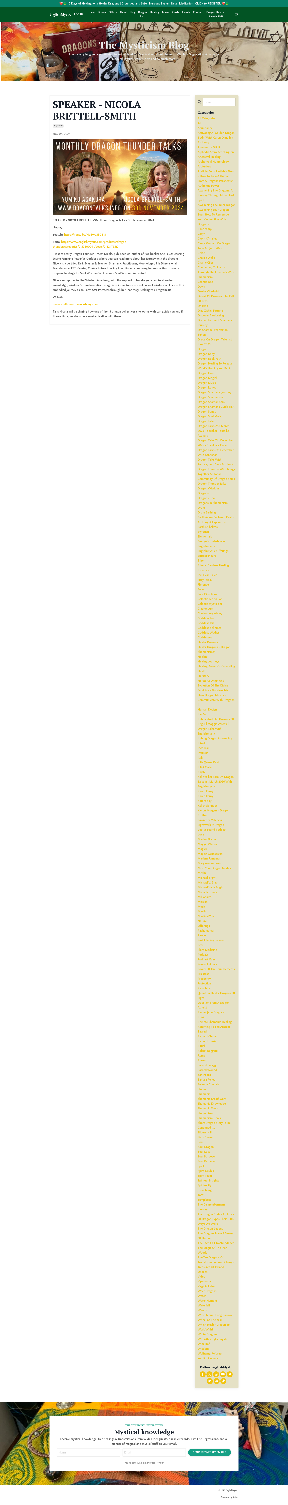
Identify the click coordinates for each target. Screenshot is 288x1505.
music (202, 906)
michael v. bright (208, 882)
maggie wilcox (207, 844)
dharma (203, 306)
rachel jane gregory (211, 1012)
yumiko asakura (208, 1358)
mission (203, 902)
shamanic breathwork (212, 1099)
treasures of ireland (211, 1267)
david (201, 286)
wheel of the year (210, 1320)
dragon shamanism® (211, 402)
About (123, 12)
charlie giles (205, 262)
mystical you (206, 916)
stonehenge (205, 1190)
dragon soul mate (209, 416)
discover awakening (211, 315)
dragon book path (209, 358)
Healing (154, 12)
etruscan (203, 570)
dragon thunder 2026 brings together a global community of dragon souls (216, 474)
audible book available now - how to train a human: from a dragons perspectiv (216, 176)
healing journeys (209, 661)
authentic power (208, 185)
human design (207, 709)
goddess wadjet (208, 632)
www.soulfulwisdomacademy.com (75, 304)
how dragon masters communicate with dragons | (216, 700)
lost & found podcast (212, 829)
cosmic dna (205, 282)
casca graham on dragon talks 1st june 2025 (214, 246)
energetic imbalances (211, 541)
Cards (175, 12)
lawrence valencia (210, 820)
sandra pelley (206, 1079)
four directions (207, 594)
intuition (203, 753)
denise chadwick (209, 291)
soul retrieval (206, 1161)
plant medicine (207, 950)
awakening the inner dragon (217, 205)
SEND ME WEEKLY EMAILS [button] (209, 1452)
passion (202, 935)
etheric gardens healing (213, 565)
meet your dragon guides (214, 868)
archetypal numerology (213, 161)
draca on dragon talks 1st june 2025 (215, 342)
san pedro (204, 1075)
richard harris (207, 1041)
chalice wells (206, 258)
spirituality (204, 1185)
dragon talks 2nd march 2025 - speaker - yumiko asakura (213, 430)
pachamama (206, 930)
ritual (201, 1046)
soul (200, 1142)
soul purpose (206, 1156)
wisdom (203, 1348)
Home (91, 12)
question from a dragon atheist (214, 1005)
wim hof (204, 1344)
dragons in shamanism (213, 503)
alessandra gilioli (209, 147)
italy (200, 757)
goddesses (205, 637)
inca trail (203, 748)
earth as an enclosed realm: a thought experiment (216, 520)
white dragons (207, 1334)
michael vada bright (211, 887)
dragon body (206, 354)
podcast (203, 954)
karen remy (205, 791)
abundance (205, 128)
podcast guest (207, 959)
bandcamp (205, 229)
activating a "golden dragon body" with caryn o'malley (216, 135)
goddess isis (206, 623)
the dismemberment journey (211, 1207)
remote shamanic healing (215, 1022)
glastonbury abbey (210, 613)
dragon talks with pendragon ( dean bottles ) (215, 462)
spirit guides (206, 1171)
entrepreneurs (207, 555)
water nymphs (208, 1300)
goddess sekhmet (209, 628)
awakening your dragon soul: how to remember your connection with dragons (214, 217)
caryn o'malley (207, 238)
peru (201, 945)
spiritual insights (208, 1180)
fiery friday (205, 580)
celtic (201, 253)
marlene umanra (209, 858)
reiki (201, 1017)
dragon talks (58, 126)
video (201, 1276)
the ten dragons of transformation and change (216, 1260)
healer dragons (208, 642)
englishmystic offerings (213, 551)
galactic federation (210, 599)
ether (201, 560)
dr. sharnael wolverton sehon (213, 332)
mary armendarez (209, 863)
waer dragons (207, 1291)
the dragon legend (211, 1228)
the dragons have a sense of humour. (215, 1236)
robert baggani (208, 1050)
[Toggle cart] (236, 14)
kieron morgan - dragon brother (213, 813)
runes (202, 1060)
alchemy (203, 142)
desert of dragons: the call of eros (216, 299)
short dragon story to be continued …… (214, 1125)
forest (202, 589)
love (201, 834)
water (202, 1296)
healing (203, 656)
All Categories (207, 118)
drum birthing (207, 512)
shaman (203, 1089)
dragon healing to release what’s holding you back (215, 366)
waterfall (204, 1305)
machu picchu (207, 839)
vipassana (204, 1281)
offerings (204, 926)
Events (186, 12)
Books (165, 12)
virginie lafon (207, 1286)
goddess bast (207, 618)
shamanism (205, 1113)
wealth (202, 1310)
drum (201, 507)
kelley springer (207, 805)
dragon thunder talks (212, 483)
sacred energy (207, 1065)
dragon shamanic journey (214, 392)
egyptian (203, 531)
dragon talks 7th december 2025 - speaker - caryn (216, 443)
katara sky (205, 801)
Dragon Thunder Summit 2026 (216, 14)
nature (202, 921)
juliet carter (205, 767)
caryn (201, 233)
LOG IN (78, 14)
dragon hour (206, 373)
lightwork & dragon (211, 825)
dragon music (207, 382)
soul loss (204, 1151)
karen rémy (205, 796)
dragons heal (206, 498)
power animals (207, 964)
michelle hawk (207, 892)
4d (199, 123)
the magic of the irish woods (212, 1250)
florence (203, 584)
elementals (205, 536)
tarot (201, 1195)
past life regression (211, 940)
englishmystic (207, 546)
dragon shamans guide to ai (216, 407)
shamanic (204, 1094)
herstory (203, 676)
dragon (202, 349)
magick (202, 849)
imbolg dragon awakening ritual (215, 741)
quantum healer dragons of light (216, 996)
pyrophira (204, 988)
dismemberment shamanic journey (215, 323)
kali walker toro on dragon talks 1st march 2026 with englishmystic (216, 781)
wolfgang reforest (210, 1353)
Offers (113, 12)
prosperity (204, 978)
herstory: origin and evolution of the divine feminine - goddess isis (213, 685)
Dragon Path (142, 14)
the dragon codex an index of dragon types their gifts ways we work (216, 1219)
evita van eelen (207, 575)
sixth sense (205, 1137)
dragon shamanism (210, 397)
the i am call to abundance (216, 1243)
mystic (202, 911)
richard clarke (207, 1036)
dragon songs (207, 411)
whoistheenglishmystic (213, 1339)
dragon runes (207, 387)
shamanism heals (209, 1118)
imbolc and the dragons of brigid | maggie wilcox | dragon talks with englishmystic (216, 726)
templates (204, 1199)
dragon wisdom (208, 488)
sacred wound (207, 1070)
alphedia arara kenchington (216, 152)
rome (201, 1055)
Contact (197, 12)
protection (204, 983)
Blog (132, 12)
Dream (102, 12)
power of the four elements (216, 969)
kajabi (201, 772)
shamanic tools (208, 1108)
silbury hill (205, 1132)
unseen (203, 1272)
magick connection (210, 853)
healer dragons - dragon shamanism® (214, 649)
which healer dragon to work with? (214, 1327)
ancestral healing (209, 157)
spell (201, 1166)
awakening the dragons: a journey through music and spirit (216, 195)
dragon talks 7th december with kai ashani (216, 452)
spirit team (205, 1175)
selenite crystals (208, 1084)
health (202, 671)
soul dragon (206, 1147)
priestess (203, 974)
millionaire (204, 897)
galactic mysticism (210, 604)
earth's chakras (208, 527)
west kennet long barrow (215, 1315)
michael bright (207, 877)
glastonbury (205, 608)
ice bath (203, 714)
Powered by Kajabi (229, 1497)
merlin (202, 873)
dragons (203, 493)
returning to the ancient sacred (214, 1029)
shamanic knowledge (212, 1103)
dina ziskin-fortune (210, 310)
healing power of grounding (216, 666)
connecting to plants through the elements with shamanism (216, 272)
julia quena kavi (208, 762)
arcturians (204, 166)
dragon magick (208, 378)
